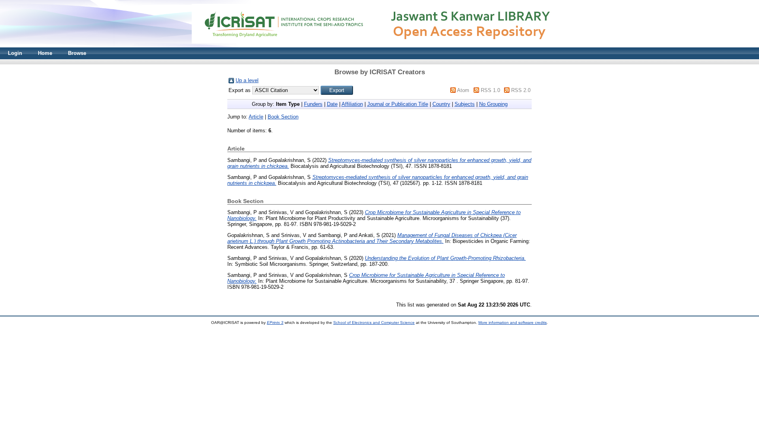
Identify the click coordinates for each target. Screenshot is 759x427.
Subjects (465, 104)
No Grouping (493, 104)
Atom (463, 90)
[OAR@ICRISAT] (379, 46)
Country (441, 104)
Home (45, 53)
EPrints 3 (275, 322)
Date (332, 104)
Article (256, 117)
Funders (313, 104)
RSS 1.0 (490, 90)
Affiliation (352, 104)
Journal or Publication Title (397, 104)
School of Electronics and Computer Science (374, 322)
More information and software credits (512, 322)
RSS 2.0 (521, 90)
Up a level (247, 80)
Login (15, 53)
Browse (77, 53)
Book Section (283, 117)
